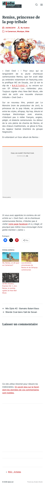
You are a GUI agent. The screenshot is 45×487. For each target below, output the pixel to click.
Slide (27, 31)
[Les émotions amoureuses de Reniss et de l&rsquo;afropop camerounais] (29, 257)
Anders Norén (38, 482)
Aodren (26, 28)
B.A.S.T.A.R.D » (19, 85)
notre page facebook (18, 224)
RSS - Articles (14, 472)
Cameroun (12, 31)
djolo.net (11, 482)
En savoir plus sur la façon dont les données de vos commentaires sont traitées (20, 390)
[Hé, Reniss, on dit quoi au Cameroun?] (10, 257)
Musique (20, 31)
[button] (36, 4)
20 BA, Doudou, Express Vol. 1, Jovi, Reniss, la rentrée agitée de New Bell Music (9, 288)
